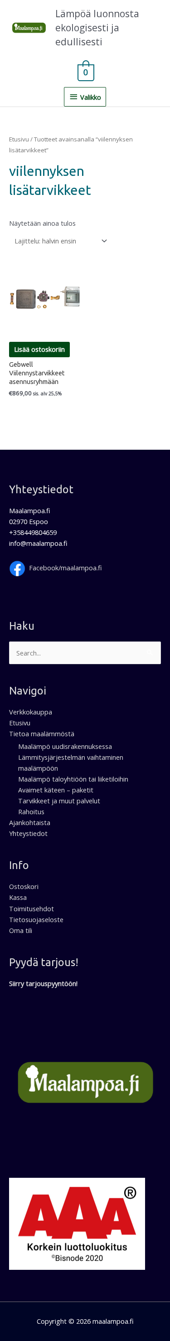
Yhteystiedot (28, 833)
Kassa (18, 897)
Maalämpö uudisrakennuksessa (65, 746)
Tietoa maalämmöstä (41, 733)
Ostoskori (24, 886)
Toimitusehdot (31, 908)
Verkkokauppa (30, 711)
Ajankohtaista (29, 822)
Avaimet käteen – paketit (55, 789)
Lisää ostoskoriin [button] (39, 349)
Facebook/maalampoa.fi (65, 567)
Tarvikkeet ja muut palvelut (59, 800)
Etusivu (19, 139)
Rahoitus (31, 811)
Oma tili (20, 930)
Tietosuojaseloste (36, 919)
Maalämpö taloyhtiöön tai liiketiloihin (73, 778)
